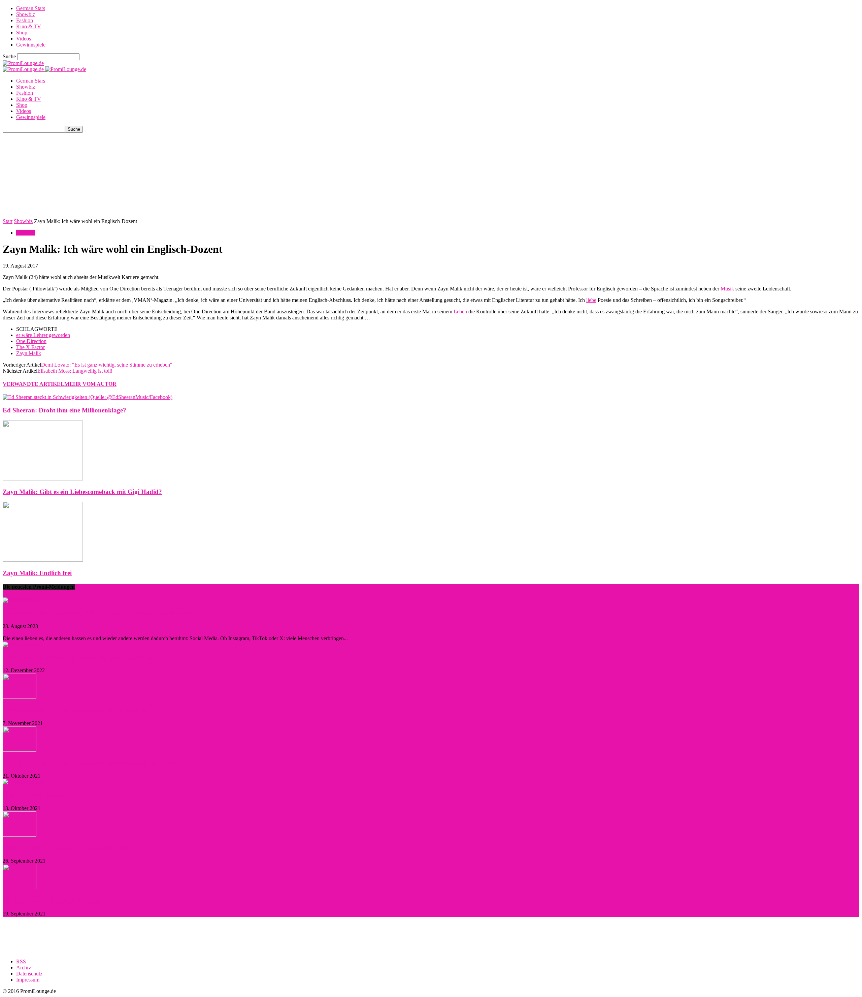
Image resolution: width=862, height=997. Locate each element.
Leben (460, 311)
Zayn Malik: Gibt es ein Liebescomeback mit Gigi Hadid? (82, 491)
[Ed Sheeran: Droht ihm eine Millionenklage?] (87, 397)
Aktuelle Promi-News (32, 795)
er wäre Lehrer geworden (43, 335)
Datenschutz (29, 973)
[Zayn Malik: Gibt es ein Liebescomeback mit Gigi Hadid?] (43, 478)
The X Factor (30, 347)
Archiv (23, 967)
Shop (21, 32)
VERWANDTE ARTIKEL (33, 384)
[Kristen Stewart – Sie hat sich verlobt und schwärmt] (19, 697)
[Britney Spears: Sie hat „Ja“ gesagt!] (19, 887)
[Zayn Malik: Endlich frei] (43, 560)
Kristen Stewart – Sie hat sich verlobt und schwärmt (74, 710)
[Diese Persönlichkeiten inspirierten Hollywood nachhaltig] (23, 644)
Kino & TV (28, 26)
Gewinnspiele (30, 45)
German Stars (30, 8)
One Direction (31, 341)
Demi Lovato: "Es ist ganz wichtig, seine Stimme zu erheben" (106, 365)
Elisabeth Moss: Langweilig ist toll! (74, 371)
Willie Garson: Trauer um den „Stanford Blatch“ (71, 847)
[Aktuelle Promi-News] (23, 782)
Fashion (24, 20)
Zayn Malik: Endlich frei (37, 573)
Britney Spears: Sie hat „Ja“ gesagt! (52, 900)
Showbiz (25, 14)
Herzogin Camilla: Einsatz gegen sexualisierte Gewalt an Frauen (91, 763)
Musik (727, 288)
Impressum (27, 980)
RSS (21, 961)
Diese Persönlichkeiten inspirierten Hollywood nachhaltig (81, 657)
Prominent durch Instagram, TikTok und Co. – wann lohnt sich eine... (100, 613)
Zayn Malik (28, 353)
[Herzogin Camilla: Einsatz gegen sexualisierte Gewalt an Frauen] (19, 750)
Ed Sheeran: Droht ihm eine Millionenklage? (64, 410)
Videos (23, 38)
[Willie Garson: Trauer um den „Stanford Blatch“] (19, 835)
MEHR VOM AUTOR (90, 384)
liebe (591, 300)
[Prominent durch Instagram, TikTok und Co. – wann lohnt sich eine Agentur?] (20, 600)
